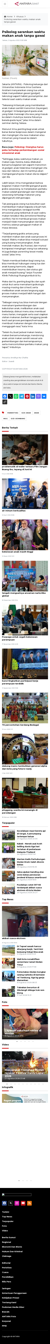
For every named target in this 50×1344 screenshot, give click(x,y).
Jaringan (6, 1288)
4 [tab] (29, 1041)
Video (5, 1044)
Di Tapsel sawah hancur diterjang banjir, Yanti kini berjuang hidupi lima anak (30, 949)
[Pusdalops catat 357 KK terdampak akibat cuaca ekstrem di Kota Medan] (8, 888)
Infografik (7, 1087)
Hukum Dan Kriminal (12, 1251)
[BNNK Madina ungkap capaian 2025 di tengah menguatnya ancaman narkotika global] (25, 576)
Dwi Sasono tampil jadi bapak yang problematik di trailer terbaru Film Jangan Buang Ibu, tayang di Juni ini (24, 467)
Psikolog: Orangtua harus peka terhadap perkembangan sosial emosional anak (23, 150)
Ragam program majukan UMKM (21, 1171)
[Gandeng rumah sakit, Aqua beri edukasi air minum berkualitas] (25, 493)
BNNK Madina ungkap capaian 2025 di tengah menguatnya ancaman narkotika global (24, 593)
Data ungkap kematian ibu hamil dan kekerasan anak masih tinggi (22, 550)
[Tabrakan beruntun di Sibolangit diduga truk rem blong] (8, 991)
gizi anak (26, 413)
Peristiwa (6, 1267)
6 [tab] (27, 1084)
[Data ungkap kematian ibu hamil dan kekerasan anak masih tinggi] (25, 534)
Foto (4, 1002)
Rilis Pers (6, 1281)
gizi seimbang (18, 419)
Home (9, 16)
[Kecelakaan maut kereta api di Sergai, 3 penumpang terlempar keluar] (8, 834)
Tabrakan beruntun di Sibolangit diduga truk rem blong (30, 990)
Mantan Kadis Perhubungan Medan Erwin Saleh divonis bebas (31, 862)
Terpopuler (8, 823)
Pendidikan (7, 1277)
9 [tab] (39, 1084)
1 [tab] (17, 1041)
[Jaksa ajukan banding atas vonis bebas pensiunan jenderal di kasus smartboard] (8, 876)
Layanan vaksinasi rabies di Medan (23, 1032)
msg (5, 419)
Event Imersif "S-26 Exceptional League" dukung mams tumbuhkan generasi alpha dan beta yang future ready (24, 766)
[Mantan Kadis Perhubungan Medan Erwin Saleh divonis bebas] (8, 863)
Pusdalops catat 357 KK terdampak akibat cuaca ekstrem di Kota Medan (29, 888)
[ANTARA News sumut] (27, 4)
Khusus (20, 16)
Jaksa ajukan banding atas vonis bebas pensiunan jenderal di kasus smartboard (31, 875)
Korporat (6, 1321)
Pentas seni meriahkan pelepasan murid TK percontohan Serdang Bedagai (23, 723)
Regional (6, 1242)
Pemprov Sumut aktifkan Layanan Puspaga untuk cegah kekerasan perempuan (20, 637)
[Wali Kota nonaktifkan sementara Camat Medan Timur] (8, 963)
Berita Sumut (9, 1237)
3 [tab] (25, 1041)
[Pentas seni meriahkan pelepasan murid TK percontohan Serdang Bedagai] (25, 708)
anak (36, 413)
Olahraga (6, 1256)
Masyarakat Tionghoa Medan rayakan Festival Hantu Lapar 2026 (24, 1073)
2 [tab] (21, 1041)
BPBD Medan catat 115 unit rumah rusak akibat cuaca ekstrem (23, 937)
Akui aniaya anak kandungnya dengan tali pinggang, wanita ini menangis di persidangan (24, 810)
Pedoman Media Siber (13, 1307)
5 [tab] (33, 1041)
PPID (4, 1326)
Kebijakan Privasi (10, 1298)
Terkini (5, 1212)
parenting (12, 413)
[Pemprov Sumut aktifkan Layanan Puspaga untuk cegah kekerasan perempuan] (25, 620)
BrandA (5, 1312)
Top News (7, 899)
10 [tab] (43, 1084)
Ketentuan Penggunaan (14, 1293)
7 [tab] (31, 1084)
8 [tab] (35, 1084)
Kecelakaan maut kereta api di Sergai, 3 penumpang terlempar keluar (31, 834)
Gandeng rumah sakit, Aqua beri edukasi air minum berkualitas (24, 509)
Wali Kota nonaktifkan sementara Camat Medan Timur (30, 962)
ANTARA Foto (9, 1316)
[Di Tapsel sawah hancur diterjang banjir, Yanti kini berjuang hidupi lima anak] (8, 950)
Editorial (6, 1263)
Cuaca (5, 1272)
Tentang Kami (9, 1302)
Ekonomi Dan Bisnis (12, 1247)
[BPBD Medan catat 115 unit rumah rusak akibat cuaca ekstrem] (25, 921)
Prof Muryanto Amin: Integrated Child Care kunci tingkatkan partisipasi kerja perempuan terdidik (25, 681)
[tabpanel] (25, 1024)
